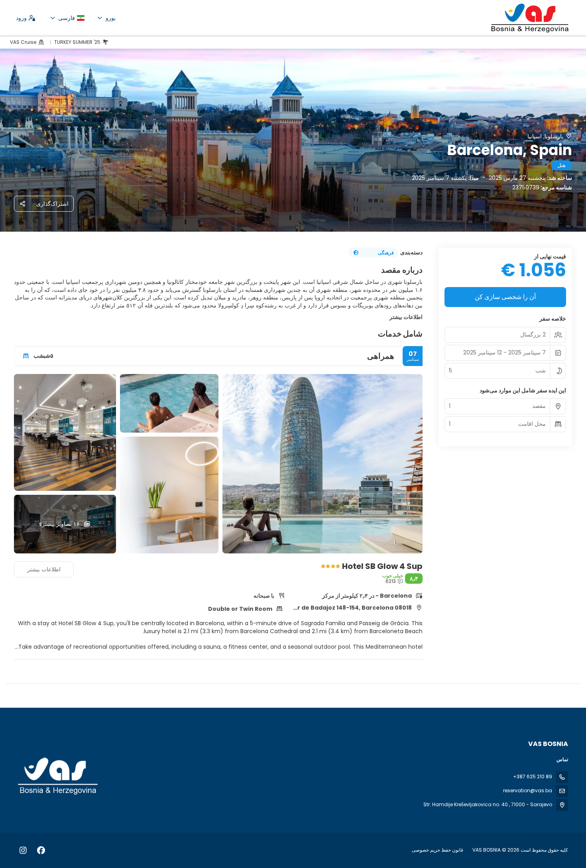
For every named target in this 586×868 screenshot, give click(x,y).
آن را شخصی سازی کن (505, 296)
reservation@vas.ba (527, 790)
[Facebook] (41, 850)
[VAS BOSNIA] (58, 776)
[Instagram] (23, 850)
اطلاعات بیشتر (406, 317)
